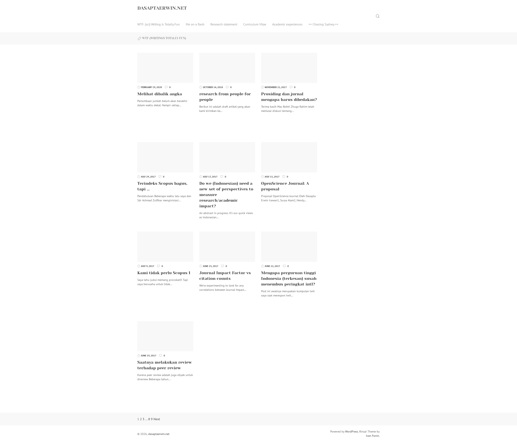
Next (156, 419)
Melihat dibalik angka (159, 94)
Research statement (223, 24)
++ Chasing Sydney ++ (323, 24)
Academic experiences (287, 24)
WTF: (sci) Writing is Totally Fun (158, 24)
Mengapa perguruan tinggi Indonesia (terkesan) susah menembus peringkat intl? (288, 279)
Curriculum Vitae (254, 24)
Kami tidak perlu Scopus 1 (163, 273)
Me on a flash (195, 24)
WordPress (351, 431)
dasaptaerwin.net (162, 8)
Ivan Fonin (372, 436)
